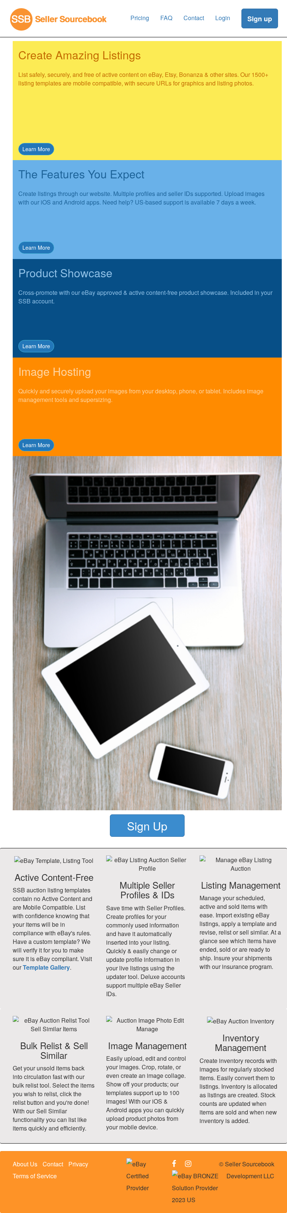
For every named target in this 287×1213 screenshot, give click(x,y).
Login (222, 17)
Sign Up (147, 826)
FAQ (166, 17)
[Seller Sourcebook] (58, 9)
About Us (25, 1164)
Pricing (139, 17)
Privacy (78, 1164)
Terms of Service (35, 1176)
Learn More (36, 149)
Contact (193, 17)
